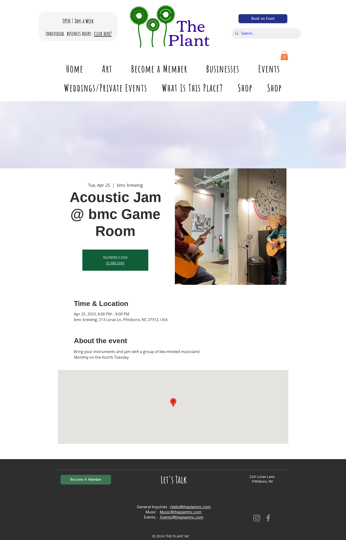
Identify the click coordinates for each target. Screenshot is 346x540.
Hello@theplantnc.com (190, 506)
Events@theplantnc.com (181, 517)
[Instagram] (256, 518)
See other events (115, 263)
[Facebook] (268, 518)
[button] (284, 55)
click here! (103, 33)
